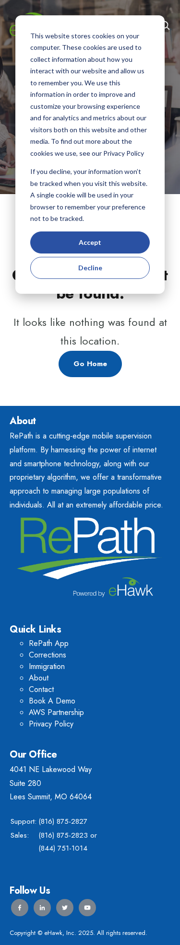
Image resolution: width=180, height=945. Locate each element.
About (38, 677)
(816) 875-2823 (63, 835)
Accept (90, 242)
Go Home (90, 363)
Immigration (47, 666)
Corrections (47, 654)
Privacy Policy (51, 723)
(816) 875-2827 (62, 821)
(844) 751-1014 (62, 848)
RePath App (49, 643)
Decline (90, 268)
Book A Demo (52, 700)
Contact (41, 689)
